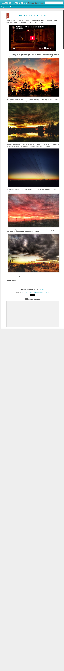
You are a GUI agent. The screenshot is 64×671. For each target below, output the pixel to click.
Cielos (23, 292)
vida (48, 292)
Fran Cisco (41, 289)
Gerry (34, 292)
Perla (41, 292)
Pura (45, 292)
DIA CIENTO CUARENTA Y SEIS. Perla (32, 16)
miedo (38, 292)
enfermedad (29, 292)
